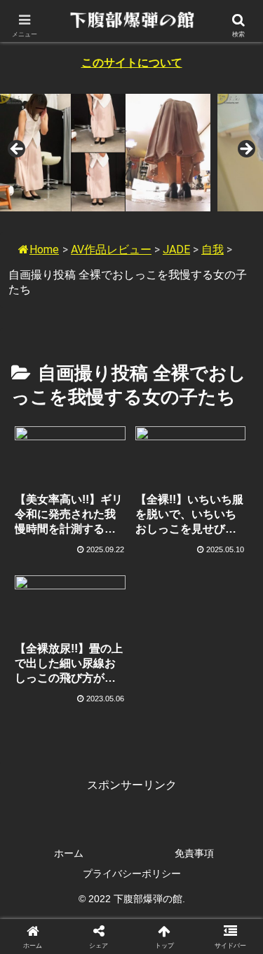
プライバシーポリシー (132, 873)
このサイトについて (131, 63)
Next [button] (245, 149)
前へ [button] (17, 149)
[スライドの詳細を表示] (105, 153)
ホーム (68, 853)
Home (44, 249)
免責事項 (194, 853)
